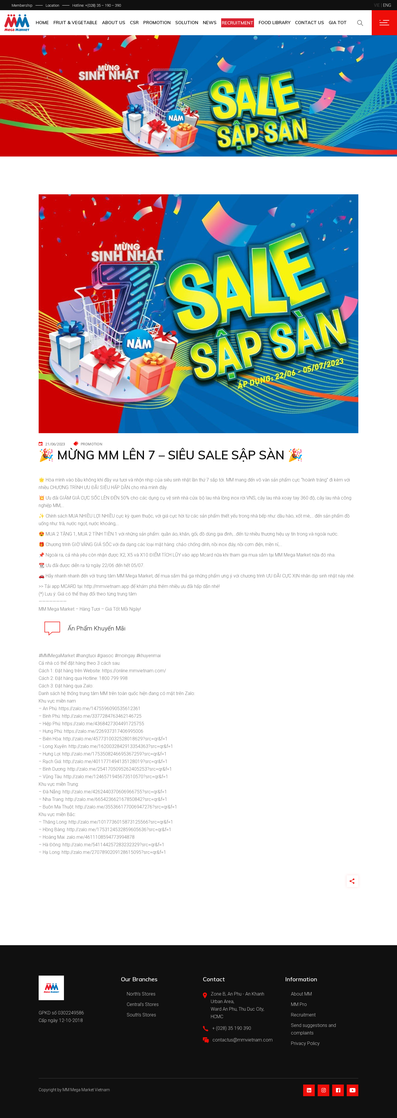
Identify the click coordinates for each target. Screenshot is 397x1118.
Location (52, 5)
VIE (377, 5)
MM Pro (299, 1004)
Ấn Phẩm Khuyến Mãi (97, 628)
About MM (301, 994)
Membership (22, 5)
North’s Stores (141, 994)
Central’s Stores (143, 1004)
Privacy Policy (305, 1043)
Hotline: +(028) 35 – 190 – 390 (96, 5)
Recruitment (303, 1015)
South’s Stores (141, 1015)
